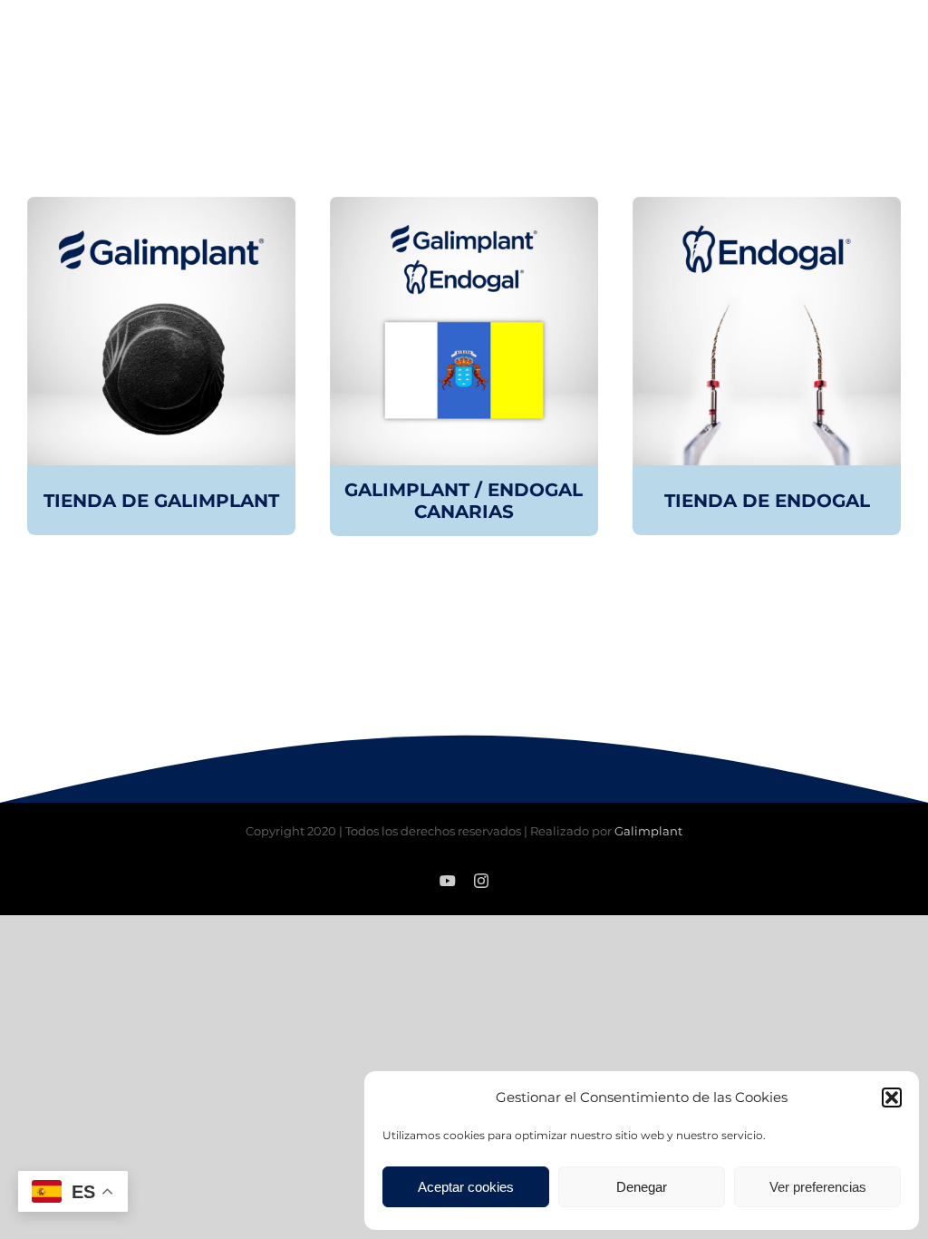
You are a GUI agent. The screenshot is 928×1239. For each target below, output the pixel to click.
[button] (892, 1097)
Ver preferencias (817, 1187)
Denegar (641, 1187)
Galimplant (648, 831)
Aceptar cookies (466, 1187)
